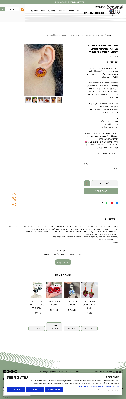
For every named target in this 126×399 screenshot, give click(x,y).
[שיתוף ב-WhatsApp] (107, 203)
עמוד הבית (114, 35)
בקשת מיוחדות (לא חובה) (108, 153)
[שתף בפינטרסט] (112, 203)
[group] (63, 306)
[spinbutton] (112, 173)
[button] (22, 9)
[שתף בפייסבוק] (116, 203)
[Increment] (109, 173)
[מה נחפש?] (2, 9)
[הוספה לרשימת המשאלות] (87, 183)
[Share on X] (102, 203)
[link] (110, 219)
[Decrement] (116, 173)
